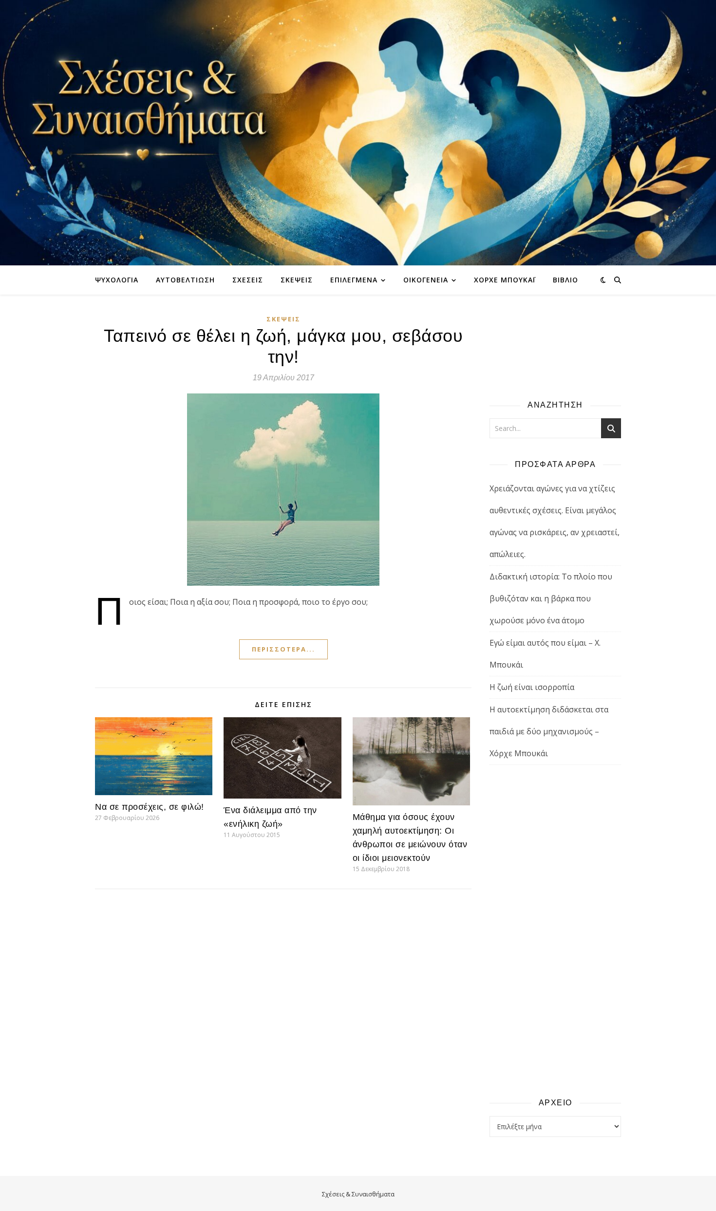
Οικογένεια (425, 279)
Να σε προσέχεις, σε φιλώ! (149, 807)
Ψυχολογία (116, 279)
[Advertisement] (555, 930)
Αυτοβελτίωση (185, 279)
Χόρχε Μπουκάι (504, 279)
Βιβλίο (565, 279)
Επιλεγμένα (353, 279)
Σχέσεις (247, 279)
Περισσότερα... (283, 649)
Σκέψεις (297, 279)
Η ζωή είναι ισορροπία (532, 687)
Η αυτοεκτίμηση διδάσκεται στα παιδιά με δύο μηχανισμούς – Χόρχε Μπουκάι (549, 731)
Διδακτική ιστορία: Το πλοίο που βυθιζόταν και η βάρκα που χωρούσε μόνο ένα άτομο (551, 598)
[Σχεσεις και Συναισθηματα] (358, 132)
